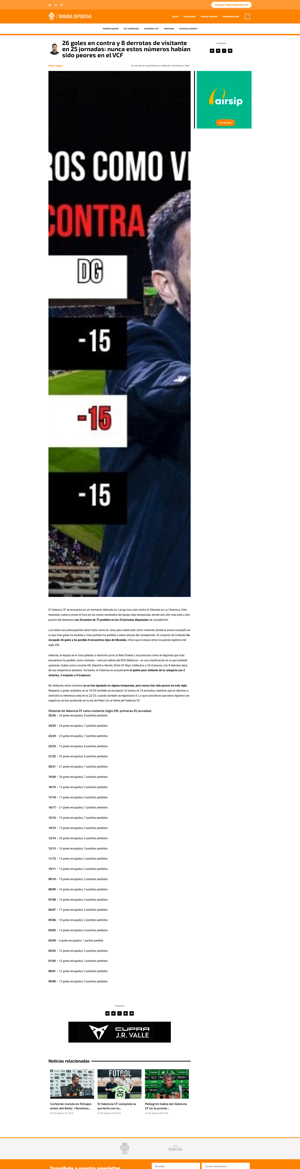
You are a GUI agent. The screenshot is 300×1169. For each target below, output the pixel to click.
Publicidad (189, 16)
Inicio (175, 16)
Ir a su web (250, 122)
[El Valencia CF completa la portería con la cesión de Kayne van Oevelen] (119, 1084)
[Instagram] (56, 5)
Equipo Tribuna (209, 16)
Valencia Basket (188, 28)
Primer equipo (110, 28)
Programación (231, 16)
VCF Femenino (131, 28)
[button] (212, 51)
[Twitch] (61, 5)
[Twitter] (49, 5)
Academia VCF (151, 28)
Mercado (169, 28)
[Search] (247, 16)
